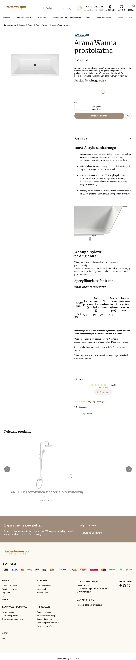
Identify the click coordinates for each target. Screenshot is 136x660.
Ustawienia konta (43, 589)
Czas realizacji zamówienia (12, 619)
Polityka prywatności (44, 626)
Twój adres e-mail (88, 525)
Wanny (30, 25)
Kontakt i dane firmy (44, 619)
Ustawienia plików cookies (47, 622)
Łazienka (22, 25)
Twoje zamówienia (44, 585)
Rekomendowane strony (46, 615)
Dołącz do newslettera (91, 532)
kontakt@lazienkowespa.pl (89, 604)
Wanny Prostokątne (42, 25)
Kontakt (5, 599)
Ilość (76, 102)
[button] (69, 8)
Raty (3, 596)
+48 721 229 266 (93, 6)
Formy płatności (8, 612)
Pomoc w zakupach (44, 612)
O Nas (4, 638)
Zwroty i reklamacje (9, 585)
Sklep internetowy (67, 658)
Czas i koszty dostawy (10, 615)
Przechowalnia (42, 592)
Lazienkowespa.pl (10, 25)
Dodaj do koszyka (99, 115)
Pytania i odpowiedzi (10, 589)
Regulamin (6, 592)
